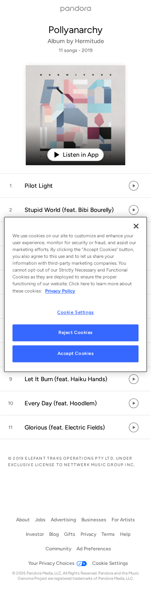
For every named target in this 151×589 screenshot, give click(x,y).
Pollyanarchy (75, 29)
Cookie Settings (75, 312)
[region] (75, 294)
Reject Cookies (75, 333)
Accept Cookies (76, 354)
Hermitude (89, 41)
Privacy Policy (60, 291)
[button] (75, 186)
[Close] (136, 226)
